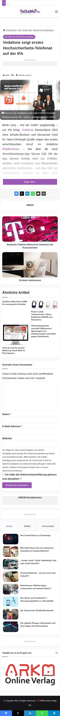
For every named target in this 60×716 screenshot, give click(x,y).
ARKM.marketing (30, 60)
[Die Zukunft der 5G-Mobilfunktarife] (10, 614)
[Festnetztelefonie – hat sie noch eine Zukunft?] (10, 576)
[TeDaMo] (30, 11)
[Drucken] (44, 193)
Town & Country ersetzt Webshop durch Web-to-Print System (14, 350)
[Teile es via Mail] (38, 193)
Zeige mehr (29, 182)
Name (6, 414)
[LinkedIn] (27, 193)
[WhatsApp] (33, 193)
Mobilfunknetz (10, 149)
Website (7, 438)
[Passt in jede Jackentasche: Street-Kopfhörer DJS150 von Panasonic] (44, 304)
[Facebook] (16, 193)
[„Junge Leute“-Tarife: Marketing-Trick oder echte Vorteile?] (10, 564)
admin (7, 75)
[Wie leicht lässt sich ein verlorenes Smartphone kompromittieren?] (10, 551)
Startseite (11, 30)
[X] (22, 193)
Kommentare (48, 526)
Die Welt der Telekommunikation (36, 30)
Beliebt (27, 526)
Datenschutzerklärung (38, 453)
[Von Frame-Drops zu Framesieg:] (10, 539)
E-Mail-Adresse (12, 426)
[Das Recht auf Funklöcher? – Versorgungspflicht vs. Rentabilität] (10, 601)
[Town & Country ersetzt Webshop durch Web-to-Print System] (15, 334)
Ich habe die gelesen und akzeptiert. (29, 476)
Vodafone (27, 129)
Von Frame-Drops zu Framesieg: (35, 535)
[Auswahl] (56, 13)
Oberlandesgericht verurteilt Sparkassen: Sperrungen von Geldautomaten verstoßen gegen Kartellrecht (43, 331)
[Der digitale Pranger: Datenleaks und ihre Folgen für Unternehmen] (10, 626)
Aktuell (9, 526)
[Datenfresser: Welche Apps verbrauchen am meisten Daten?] (10, 589)
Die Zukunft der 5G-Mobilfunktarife (37, 610)
